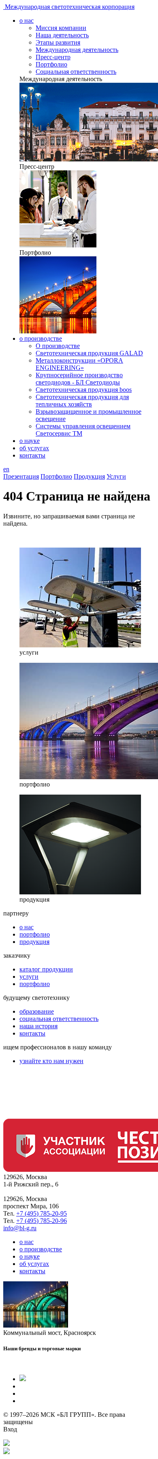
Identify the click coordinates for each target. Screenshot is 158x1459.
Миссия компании (61, 27)
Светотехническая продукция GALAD (89, 353)
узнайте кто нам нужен (51, 1060)
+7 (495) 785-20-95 (41, 1213)
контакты (32, 455)
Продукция (89, 476)
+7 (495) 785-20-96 (41, 1220)
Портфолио (51, 64)
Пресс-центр (53, 57)
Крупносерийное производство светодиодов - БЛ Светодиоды (79, 379)
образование (36, 1011)
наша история (38, 1026)
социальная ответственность (58, 1018)
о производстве (40, 338)
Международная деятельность (77, 49)
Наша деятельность (62, 35)
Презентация (21, 476)
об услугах (34, 448)
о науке (29, 440)
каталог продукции (46, 969)
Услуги (116, 476)
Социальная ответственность (76, 71)
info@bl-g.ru (19, 1228)
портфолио (34, 934)
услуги (28, 976)
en (6, 469)
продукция (34, 941)
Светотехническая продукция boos (84, 389)
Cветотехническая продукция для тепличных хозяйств (82, 400)
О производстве (58, 345)
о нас (26, 20)
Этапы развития (58, 42)
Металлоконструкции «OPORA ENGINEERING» (79, 364)
